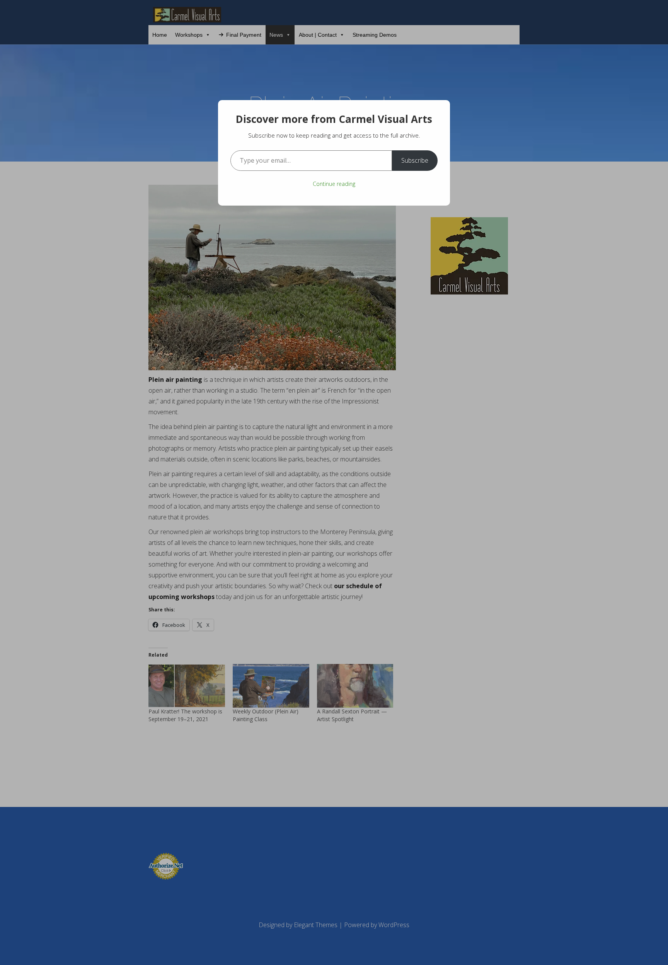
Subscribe (414, 160)
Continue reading (334, 183)
